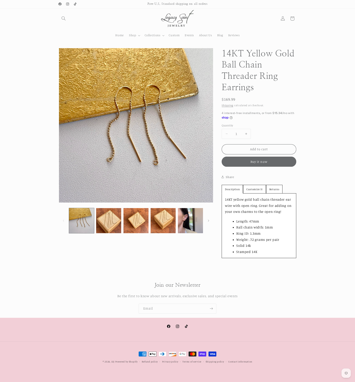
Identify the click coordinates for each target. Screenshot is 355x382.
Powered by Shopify (126, 361)
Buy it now (258, 162)
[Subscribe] (211, 309)
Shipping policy (215, 361)
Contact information (240, 361)
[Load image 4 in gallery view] (163, 220)
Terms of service (191, 361)
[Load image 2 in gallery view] (108, 220)
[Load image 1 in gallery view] (81, 220)
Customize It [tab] (254, 189)
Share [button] (230, 177)
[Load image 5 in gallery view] (190, 220)
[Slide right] (208, 220)
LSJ (112, 361)
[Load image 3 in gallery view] (136, 220)
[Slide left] (63, 220)
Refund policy (150, 361)
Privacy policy (170, 361)
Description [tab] (232, 189)
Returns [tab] (274, 189)
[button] (63, 18)
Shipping (227, 105)
